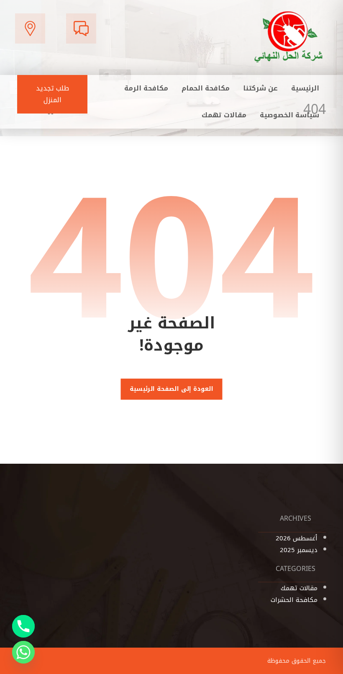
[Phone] (23, 626)
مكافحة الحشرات (294, 600)
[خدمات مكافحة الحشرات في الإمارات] (289, 36)
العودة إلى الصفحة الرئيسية (171, 389)
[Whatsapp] (23, 652)
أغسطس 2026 (296, 538)
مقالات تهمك (299, 588)
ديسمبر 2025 (298, 550)
